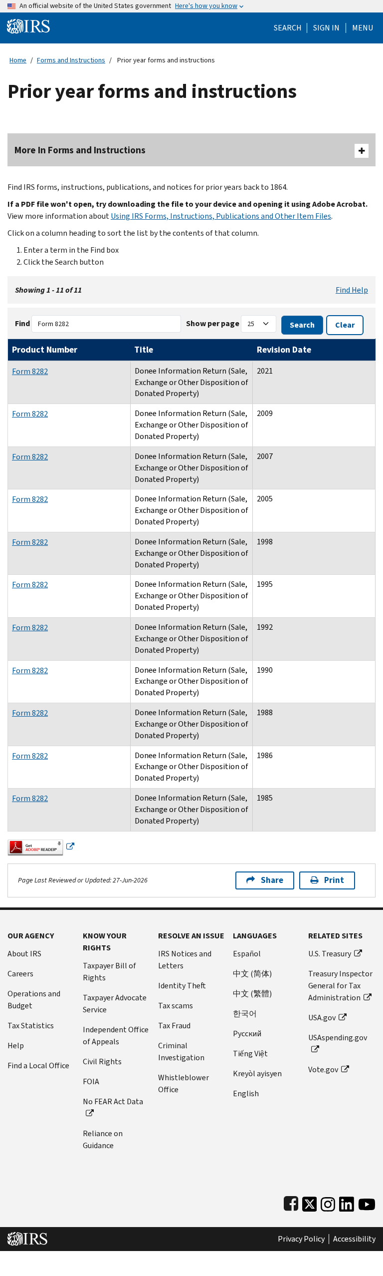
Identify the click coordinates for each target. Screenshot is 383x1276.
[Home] (28, 25)
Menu (362, 28)
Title (143, 350)
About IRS (24, 953)
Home (17, 60)
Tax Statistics (30, 1025)
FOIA (91, 1081)
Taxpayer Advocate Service (115, 1003)
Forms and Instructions (71, 60)
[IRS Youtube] (367, 1202)
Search (288, 28)
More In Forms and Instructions (80, 150)
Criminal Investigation (181, 1051)
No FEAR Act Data (113, 1101)
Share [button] (272, 880)
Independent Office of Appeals (116, 1035)
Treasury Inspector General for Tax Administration (340, 985)
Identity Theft (182, 985)
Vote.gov (323, 1069)
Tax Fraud (174, 1025)
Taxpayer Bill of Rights (109, 971)
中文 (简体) (252, 973)
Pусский (247, 1033)
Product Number (44, 350)
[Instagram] (328, 1202)
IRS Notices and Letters (184, 959)
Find (22, 323)
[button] (326, 28)
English (246, 1093)
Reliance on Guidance (103, 1139)
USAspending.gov (337, 1037)
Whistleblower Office (183, 1083)
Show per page (212, 323)
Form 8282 (30, 371)
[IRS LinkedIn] (346, 1202)
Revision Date (284, 350)
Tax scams (175, 1005)
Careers (20, 973)
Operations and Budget (33, 999)
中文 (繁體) (252, 993)
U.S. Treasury (329, 953)
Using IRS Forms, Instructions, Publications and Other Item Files (221, 216)
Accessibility (354, 1239)
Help (15, 1045)
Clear (345, 325)
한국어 (245, 1013)
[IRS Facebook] (291, 1202)
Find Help (352, 290)
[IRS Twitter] (309, 1202)
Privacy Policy (301, 1239)
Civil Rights (102, 1061)
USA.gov (322, 1017)
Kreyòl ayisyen (257, 1073)
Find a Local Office (38, 1065)
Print (334, 880)
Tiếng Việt (250, 1053)
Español (247, 953)
